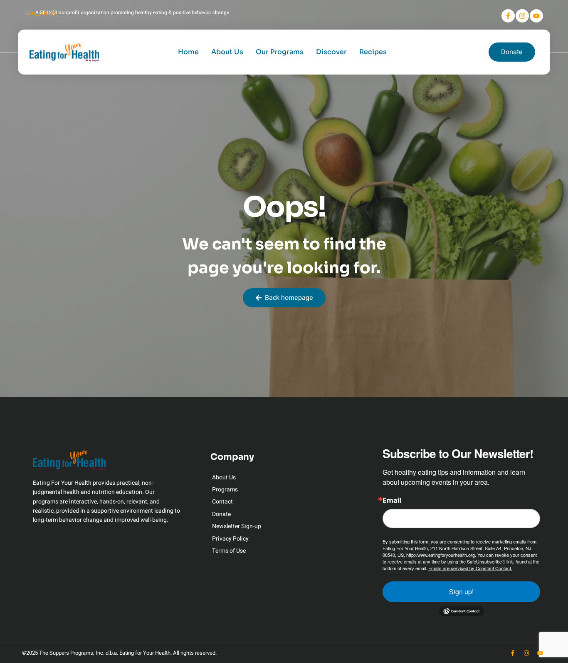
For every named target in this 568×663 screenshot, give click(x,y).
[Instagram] (522, 15)
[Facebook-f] (508, 15)
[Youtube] (536, 15)
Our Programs (280, 51)
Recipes (373, 51)
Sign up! (461, 591)
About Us (227, 51)
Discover (331, 51)
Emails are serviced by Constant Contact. (470, 568)
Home (188, 51)
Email (392, 500)
